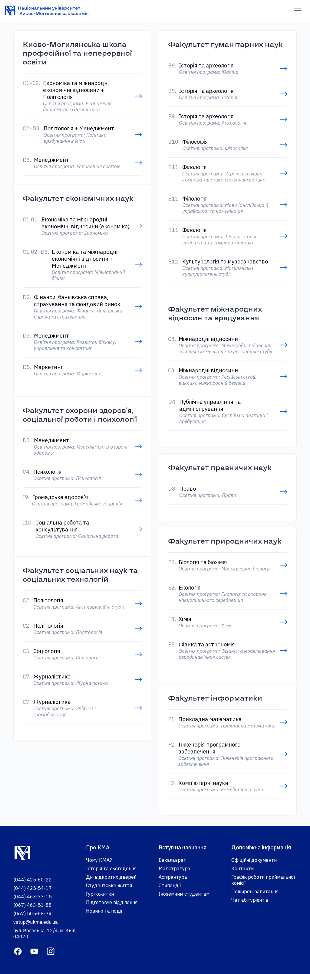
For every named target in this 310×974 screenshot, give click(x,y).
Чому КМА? (99, 860)
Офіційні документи (254, 860)
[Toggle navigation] (298, 10)
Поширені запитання (255, 891)
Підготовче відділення (111, 902)
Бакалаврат (172, 860)
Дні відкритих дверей (111, 877)
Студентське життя (109, 885)
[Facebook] (17, 951)
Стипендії (170, 885)
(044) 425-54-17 (32, 888)
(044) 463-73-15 (32, 897)
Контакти (242, 868)
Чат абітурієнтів (249, 900)
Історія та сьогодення (111, 868)
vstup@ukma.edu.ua (35, 922)
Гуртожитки (100, 894)
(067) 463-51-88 (32, 905)
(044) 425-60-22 (32, 880)
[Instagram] (50, 951)
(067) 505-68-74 (32, 913)
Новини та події (104, 911)
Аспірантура (173, 877)
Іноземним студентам (184, 894)
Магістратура (174, 868)
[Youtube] (34, 951)
